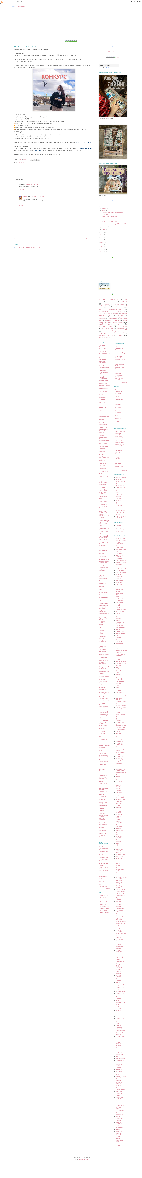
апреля (104, 208)
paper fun (102, 679)
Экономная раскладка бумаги (121, 759)
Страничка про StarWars (109, 219)
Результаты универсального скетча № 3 (103, 706)
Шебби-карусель (121, 916)
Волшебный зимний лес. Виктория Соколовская (104, 402)
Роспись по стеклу (121, 650)
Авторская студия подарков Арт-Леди (104, 745)
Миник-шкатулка (120, 1101)
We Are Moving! (103, 886)
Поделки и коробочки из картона (119, 1073)
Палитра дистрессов (119, 501)
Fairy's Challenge (104, 559)
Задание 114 (102, 668)
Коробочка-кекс (120, 891)
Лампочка (119, 629)
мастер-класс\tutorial (112, 320)
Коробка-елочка (120, 896)
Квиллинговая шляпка (120, 1022)
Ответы (22, 193)
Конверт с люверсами (119, 951)
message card (110, 302)
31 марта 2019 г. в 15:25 (33, 184)
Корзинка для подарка (120, 1037)
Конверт (118, 928)
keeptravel (21, 162)
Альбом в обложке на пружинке (121, 599)
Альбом (118, 959)
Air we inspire (104, 902)
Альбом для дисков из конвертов (119, 850)
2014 (102, 242)
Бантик (118, 1129)
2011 (102, 249)
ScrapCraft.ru (103, 511)
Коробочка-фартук (119, 782)
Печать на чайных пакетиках (121, 877)
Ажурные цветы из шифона (120, 552)
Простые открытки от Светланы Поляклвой (104, 492)
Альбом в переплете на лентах (120, 622)
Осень (116, 401)
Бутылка (118, 828)
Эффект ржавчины (119, 825)
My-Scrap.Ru (103, 505)
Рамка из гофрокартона (120, 844)
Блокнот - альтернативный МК (121, 778)
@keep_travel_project (83, 142)
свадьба (114, 332)
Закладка (118, 969)
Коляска (118, 1103)
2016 (102, 237)
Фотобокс (118, 597)
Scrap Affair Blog (120, 353)
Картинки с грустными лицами (119, 505)
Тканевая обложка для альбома (121, 1077)
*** (115, 349)
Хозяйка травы (104, 908)
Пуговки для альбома (119, 997)
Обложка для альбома (119, 979)
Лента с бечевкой (121, 696)
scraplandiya (103, 904)
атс (100, 309)
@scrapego (39, 150)
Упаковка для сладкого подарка (121, 678)
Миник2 (118, 1000)
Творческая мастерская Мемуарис (102, 359)
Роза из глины (120, 756)
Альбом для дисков (119, 831)
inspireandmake (104, 906)
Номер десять (103, 791)
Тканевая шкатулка (118, 789)
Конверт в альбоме (119, 658)
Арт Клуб (102, 345)
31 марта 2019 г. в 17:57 (38, 196)
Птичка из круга (120, 1058)
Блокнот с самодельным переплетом (120, 1065)
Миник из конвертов (119, 1042)
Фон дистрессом (120, 889)
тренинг (120, 335)
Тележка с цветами (119, 976)
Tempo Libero (103, 550)
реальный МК (122, 330)
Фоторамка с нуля (121, 568)
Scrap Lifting (103, 823)
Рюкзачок (118, 1045)
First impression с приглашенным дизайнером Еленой (104, 383)
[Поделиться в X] (35, 160)
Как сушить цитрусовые (119, 546)
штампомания (103, 774)
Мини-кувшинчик (121, 799)
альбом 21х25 (119, 304)
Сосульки (118, 1048)
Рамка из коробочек (119, 918)
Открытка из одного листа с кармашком (120, 654)
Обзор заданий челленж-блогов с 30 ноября (103, 393)
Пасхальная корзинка (119, 1033)
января (104, 229)
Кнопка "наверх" (120, 529)
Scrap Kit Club (103, 542)
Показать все (108, 888)
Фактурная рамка (121, 572)
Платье (118, 1005)
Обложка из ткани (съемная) (121, 708)
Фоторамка (119, 1052)
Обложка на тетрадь (119, 617)
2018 (102, 232)
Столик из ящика (121, 560)
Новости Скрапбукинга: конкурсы (119, 391)
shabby (123, 301)
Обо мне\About (112, 52)
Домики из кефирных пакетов (119, 882)
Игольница (119, 574)
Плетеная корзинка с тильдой (119, 1133)
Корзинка (118, 637)
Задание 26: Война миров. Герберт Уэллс (104, 523)
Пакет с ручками (120, 714)
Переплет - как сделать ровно (120, 770)
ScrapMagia (102, 423)
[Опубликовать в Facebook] (37, 160)
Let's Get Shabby (115, 299)
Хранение (119, 494)
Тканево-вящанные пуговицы (119, 689)
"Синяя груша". (104, 528)
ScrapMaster (103, 415)
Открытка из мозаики (119, 972)
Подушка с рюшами (119, 837)
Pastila (25, 196)
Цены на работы (121, 477)
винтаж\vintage (104, 311)
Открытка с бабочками (119, 1122)
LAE (100, 627)
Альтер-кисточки (120, 580)
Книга (117, 873)
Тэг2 (117, 1014)
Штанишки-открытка (119, 936)
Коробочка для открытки (120, 577)
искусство (120, 315)
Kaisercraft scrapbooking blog (103, 876)
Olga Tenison (84, 1159)
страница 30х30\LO (106, 335)
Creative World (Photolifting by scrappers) (103, 605)
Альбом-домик (120, 893)
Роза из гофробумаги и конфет (120, 593)
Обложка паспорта (118, 614)
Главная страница (53, 239)
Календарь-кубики (121, 801)
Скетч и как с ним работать (121, 491)
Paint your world (104, 667)
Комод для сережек (119, 811)
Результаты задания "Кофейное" (102, 450)
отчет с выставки (107, 328)
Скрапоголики (103, 446)
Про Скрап (118, 418)
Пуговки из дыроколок (119, 640)
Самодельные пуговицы (120, 1019)
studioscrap (102, 583)
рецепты (105, 332)
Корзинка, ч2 (119, 739)
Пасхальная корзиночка (119, 1107)
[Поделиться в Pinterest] (39, 160)
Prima (101, 884)
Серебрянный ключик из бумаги (121, 1061)
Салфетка (119, 737)
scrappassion (119, 457)
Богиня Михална (105, 912)
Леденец (118, 1056)
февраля (104, 227)
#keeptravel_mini (86, 148)
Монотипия (119, 582)
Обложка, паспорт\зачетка (121, 608)
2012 (102, 247)
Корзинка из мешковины (119, 588)
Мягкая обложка (120, 767)
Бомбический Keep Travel (109, 216)
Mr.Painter (102, 454)
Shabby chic (102, 407)
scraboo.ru (118, 404)
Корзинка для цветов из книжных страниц (121, 724)
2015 (102, 239)
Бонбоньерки (120, 1040)
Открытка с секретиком (119, 1113)
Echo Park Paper (104, 857)
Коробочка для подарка (120, 1119)
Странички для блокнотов (120, 488)
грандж (119, 311)
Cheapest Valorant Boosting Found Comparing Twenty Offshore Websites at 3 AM (104, 851)
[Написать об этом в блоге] (33, 160)
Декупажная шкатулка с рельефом (119, 557)
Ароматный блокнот (119, 644)
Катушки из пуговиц (119, 585)
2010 (102, 252)
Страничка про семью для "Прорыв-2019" (114, 224)
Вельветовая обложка (119, 943)
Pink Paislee (102, 847)
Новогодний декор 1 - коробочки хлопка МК (104, 476)
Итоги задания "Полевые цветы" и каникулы (104, 683)
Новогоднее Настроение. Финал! (102, 623)
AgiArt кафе (102, 351)
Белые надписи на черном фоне (120, 728)
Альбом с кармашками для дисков (121, 984)
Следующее (17, 239)
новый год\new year (109, 324)
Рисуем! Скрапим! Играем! (102, 810)
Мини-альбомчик (121, 921)
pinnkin (102, 900)
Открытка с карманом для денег (120, 869)
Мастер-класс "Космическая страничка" (102, 641)
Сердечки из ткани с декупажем (119, 821)
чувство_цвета (103, 337)
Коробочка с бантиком (119, 940)
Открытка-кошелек (119, 862)
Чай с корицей (103, 536)
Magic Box (119, 1086)
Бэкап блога (119, 531)
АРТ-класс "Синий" (104, 676)
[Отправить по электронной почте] (31, 160)
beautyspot (103, 897)
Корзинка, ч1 (119, 741)
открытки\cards (105, 326)
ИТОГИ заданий (103, 374)
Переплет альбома (119, 565)
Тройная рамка (120, 854)
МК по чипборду (120, 481)
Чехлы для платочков (119, 734)
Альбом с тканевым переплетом (119, 763)
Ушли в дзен (102, 362)
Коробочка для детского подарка (121, 956)
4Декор (101, 782)
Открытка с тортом (119, 785)
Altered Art (102, 833)
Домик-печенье (120, 633)
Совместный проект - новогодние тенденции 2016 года (103, 737)
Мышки (118, 1116)
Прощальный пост (104, 367)
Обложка (118, 731)
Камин (118, 875)
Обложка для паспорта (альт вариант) (120, 604)
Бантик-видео (120, 961)
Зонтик (118, 865)
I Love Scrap (102, 566)
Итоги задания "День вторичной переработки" (103, 531)
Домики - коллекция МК (120, 484)
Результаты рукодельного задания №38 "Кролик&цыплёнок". (104, 611)
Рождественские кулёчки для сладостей (103, 410)
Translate (112, 68)
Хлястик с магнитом (119, 698)
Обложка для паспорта (119, 711)
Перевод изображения (120, 907)
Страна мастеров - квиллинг (121, 517)
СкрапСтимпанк (104, 520)
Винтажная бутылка (119, 840)
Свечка (118, 635)
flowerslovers (104, 895)
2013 (102, 244)
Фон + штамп (119, 856)
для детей (115, 313)
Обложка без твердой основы (120, 626)
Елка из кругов (120, 631)
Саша (107, 304)
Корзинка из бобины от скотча (121, 704)
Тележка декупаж (121, 847)
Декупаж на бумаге (119, 667)
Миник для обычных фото (120, 859)
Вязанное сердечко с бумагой (119, 816)
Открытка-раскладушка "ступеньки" (119, 1027)
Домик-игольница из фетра (121, 719)
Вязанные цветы (121, 914)
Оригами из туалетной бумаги (121, 1088)
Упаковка (118, 717)
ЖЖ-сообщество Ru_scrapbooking (121, 509)
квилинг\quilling (115, 317)
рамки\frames (120, 328)
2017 (102, 235)
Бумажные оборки (121, 681)
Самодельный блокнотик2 (120, 994)
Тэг (117, 1016)
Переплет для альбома (120, 898)
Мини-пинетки (120, 1105)
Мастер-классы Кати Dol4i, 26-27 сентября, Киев (103, 777)
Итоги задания (103, 424)
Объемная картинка (119, 1082)
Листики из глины (121, 661)
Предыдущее (90, 239)
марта (104, 210)
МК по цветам (120, 479)
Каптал (118, 747)
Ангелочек (119, 1091)
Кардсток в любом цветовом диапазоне (104, 418)
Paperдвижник (103, 760)
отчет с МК (123, 326)
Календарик (119, 964)
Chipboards (102, 463)
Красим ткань (120, 570)
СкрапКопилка (103, 753)
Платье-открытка (121, 933)
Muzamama (103, 910)
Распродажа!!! (102, 770)
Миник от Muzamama (119, 1011)
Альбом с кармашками (119, 1126)
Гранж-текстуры (120, 538)
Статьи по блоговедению (120, 526)
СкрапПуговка (103, 366)
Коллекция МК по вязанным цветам (121, 693)
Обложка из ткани (121, 701)
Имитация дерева (121, 549)
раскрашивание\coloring (106, 330)
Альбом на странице (119, 1007)
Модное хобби (103, 597)
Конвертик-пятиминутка (119, 744)
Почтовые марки (121, 924)
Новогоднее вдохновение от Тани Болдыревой (103, 467)
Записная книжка (121, 954)
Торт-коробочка (120, 1030)
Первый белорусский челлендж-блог (104, 378)
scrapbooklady (103, 711)
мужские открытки (118, 322)
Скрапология (119, 399)
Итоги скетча (102, 796)
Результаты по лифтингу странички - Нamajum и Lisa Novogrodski (103, 827)
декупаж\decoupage (104, 313)
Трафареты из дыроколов (120, 966)
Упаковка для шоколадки (120, 930)
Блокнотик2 (119, 1054)
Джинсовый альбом (119, 804)
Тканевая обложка (121, 562)
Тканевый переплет (119, 684)
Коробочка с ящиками (119, 1097)
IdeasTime (102, 769)
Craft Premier (103, 657)
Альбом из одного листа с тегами (121, 796)
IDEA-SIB (102, 794)
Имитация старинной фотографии (119, 903)
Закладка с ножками (119, 675)
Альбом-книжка (120, 926)
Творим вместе (103, 481)
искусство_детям (103, 316)
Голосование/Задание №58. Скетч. (103, 545)
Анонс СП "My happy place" (110, 221)
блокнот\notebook (115, 309)
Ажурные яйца (120, 611)
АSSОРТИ (102, 799)
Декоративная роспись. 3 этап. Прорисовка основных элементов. (103, 816)
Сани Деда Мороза (119, 886)
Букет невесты (120, 1111)
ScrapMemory (103, 697)
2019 (102, 206)
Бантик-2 (118, 1080)
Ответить (21, 189)
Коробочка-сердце (119, 1094)
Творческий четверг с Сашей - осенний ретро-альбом (104, 692)
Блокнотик (119, 1069)
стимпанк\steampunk (118, 333)
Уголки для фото (121, 1002)
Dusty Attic (102, 299)
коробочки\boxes (112, 318)
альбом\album (103, 306)
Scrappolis (102, 703)
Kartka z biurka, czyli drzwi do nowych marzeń (119, 436)
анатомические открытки (115, 308)
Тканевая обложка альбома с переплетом (121, 542)
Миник (118, 1050)
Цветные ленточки (118, 808)
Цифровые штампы (119, 497)
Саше (117, 834)
